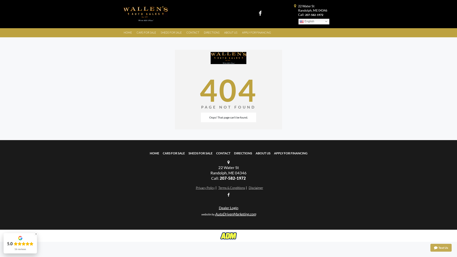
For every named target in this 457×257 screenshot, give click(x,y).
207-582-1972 (314, 14)
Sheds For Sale (201, 153)
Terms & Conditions (231, 188)
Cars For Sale (174, 153)
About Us (263, 153)
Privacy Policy (205, 188)
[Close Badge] (36, 234)
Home (154, 153)
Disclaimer (256, 188)
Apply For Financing (290, 153)
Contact (223, 153)
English (309, 21)
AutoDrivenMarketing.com (235, 214)
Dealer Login (228, 208)
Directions (243, 153)
